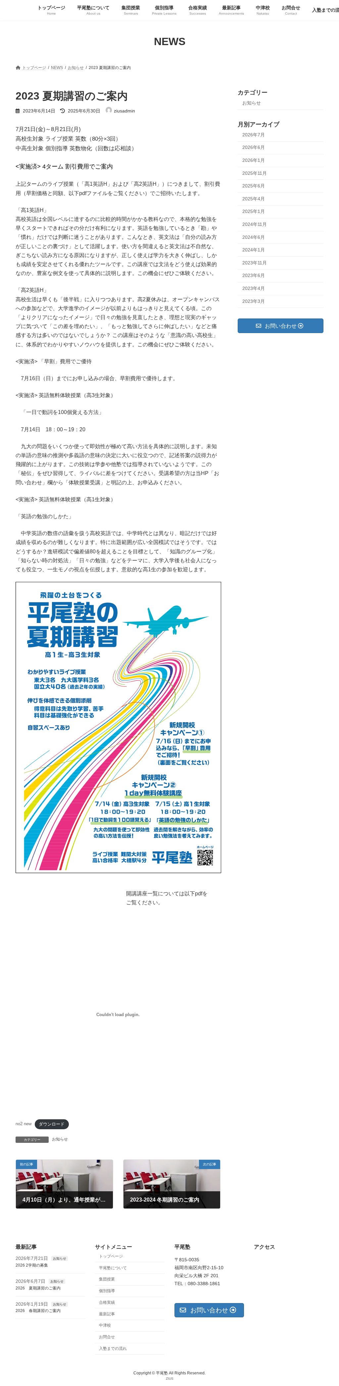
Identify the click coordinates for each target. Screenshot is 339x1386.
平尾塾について (113, 1267)
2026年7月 (253, 134)
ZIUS (169, 1378)
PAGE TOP (324, 1338)
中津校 (105, 1325)
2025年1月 (253, 211)
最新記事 (107, 1314)
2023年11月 (254, 262)
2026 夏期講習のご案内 (38, 1288)
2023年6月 (253, 275)
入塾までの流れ (113, 1348)
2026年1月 (253, 160)
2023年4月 (253, 288)
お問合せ (107, 1337)
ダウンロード (52, 1124)
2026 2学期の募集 (32, 1265)
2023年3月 (253, 301)
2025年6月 (253, 185)
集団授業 (107, 1279)
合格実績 (107, 1302)
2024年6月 (253, 237)
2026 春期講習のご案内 (38, 1310)
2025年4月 (253, 198)
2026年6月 (253, 147)
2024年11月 (254, 224)
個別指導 (107, 1290)
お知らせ (60, 1139)
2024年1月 (253, 249)
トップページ (111, 1256)
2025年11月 (254, 172)
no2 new (23, 1124)
